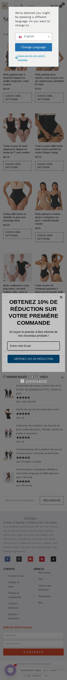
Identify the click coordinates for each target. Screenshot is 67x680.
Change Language (33, 47)
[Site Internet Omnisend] (33, 379)
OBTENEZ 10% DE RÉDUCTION (33, 359)
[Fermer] (61, 297)
